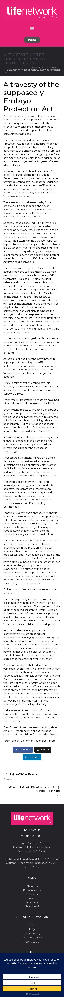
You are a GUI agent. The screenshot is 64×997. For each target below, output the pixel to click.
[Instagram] (33, 835)
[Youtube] (38, 835)
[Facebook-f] (21, 835)
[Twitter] (27, 835)
